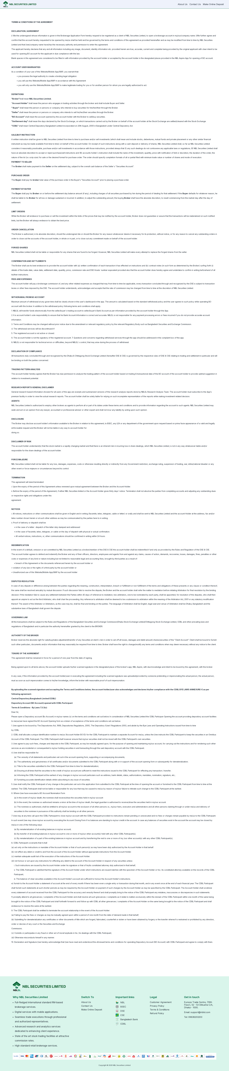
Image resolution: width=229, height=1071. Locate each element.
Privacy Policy (157, 1006)
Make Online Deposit (213, 4)
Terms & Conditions (159, 1009)
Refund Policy (157, 1013)
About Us (182, 4)
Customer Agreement (160, 1002)
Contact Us (195, 4)
